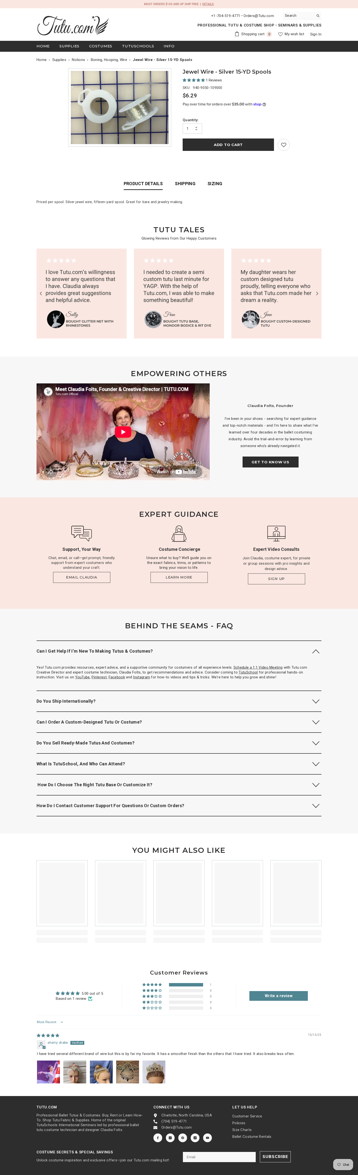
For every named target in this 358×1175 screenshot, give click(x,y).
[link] (284, 145)
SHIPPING (185, 183)
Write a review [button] (278, 996)
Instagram (141, 677)
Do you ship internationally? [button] (66, 701)
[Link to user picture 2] (74, 1072)
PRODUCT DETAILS (143, 183)
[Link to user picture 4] (127, 1072)
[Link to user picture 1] (48, 1072)
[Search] (302, 15)
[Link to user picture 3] (101, 1072)
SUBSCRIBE (275, 1156)
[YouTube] (207, 1137)
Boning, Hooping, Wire (109, 60)
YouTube (82, 677)
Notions (78, 60)
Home (42, 60)
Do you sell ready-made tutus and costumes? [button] (85, 742)
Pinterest (99, 677)
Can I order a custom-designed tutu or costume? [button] (89, 722)
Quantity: (191, 120)
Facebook (117, 677)
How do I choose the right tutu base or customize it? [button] (94, 784)
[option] (121, 107)
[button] (194, 80)
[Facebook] (157, 1137)
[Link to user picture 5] (154, 1072)
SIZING (214, 183)
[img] (48, 1035)
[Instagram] (170, 1137)
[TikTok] (195, 1137)
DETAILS (208, 4)
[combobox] (298, 15)
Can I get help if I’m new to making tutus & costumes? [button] (95, 651)
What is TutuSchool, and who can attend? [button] (81, 763)
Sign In (315, 34)
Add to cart (228, 144)
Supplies (59, 60)
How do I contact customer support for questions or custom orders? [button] (110, 805)
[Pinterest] (182, 1137)
